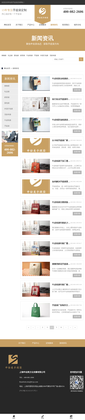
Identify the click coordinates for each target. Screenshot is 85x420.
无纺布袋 (53, 55)
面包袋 (16, 55)
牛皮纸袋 (29, 55)
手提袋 (36, 55)
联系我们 (65, 25)
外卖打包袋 (44, 55)
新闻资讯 (54, 25)
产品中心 (30, 25)
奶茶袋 (22, 55)
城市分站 (77, 25)
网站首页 (7, 25)
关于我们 (19, 25)
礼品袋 (10, 55)
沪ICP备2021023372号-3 (28, 391)
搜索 (81, 59)
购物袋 (4, 55)
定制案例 (42, 25)
